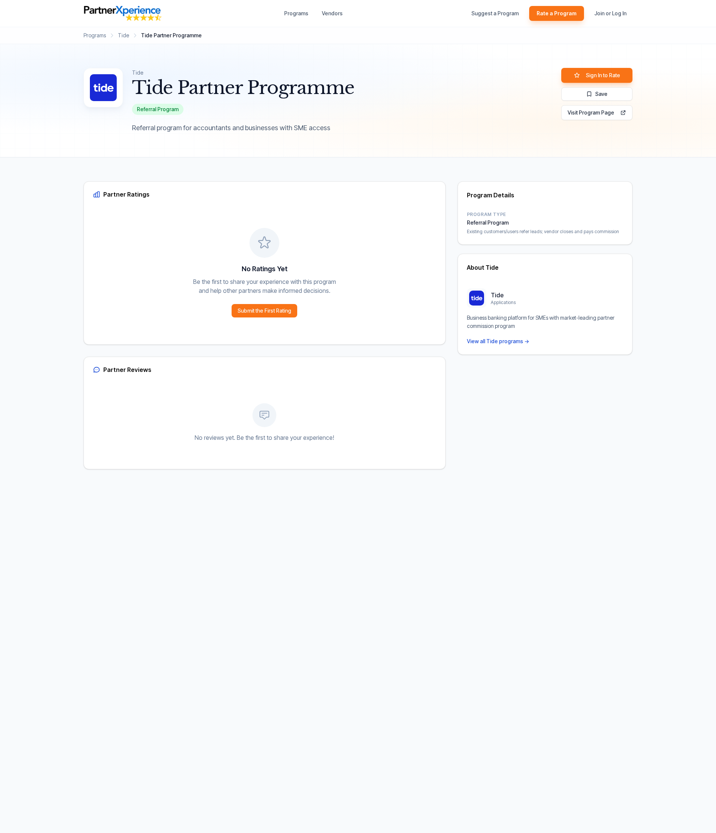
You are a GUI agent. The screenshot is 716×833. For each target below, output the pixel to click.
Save (601, 94)
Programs (296, 13)
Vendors (332, 13)
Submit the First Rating (264, 310)
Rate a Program (557, 13)
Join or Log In (610, 13)
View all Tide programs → (498, 341)
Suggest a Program (495, 13)
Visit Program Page (591, 112)
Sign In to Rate (603, 75)
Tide (123, 35)
